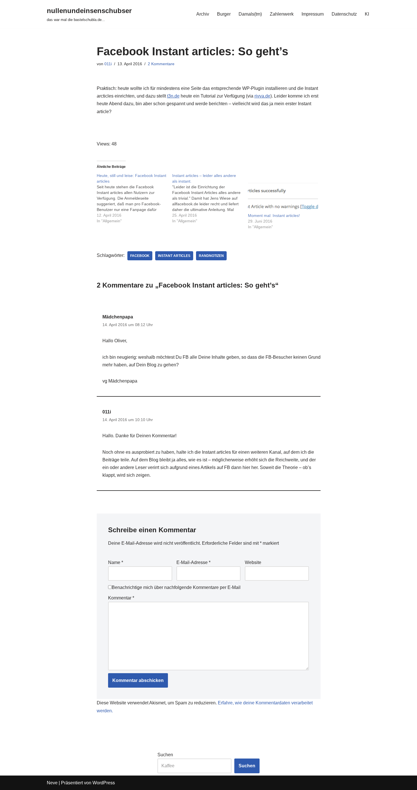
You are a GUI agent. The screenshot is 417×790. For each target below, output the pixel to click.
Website (253, 562)
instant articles (174, 256)
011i (108, 64)
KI (367, 14)
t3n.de (173, 96)
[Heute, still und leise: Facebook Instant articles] (134, 198)
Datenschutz (344, 14)
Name (115, 562)
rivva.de (262, 96)
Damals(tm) (250, 14)
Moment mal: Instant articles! (274, 215)
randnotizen (211, 256)
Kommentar (121, 597)
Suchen (165, 754)
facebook (139, 256)
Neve (52, 782)
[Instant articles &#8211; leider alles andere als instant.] (210, 198)
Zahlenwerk (282, 14)
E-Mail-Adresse (193, 562)
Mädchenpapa (117, 316)
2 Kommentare (161, 64)
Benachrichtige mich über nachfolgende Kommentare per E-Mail (176, 587)
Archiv (202, 14)
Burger (224, 14)
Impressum (313, 14)
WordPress (103, 782)
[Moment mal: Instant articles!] (283, 193)
